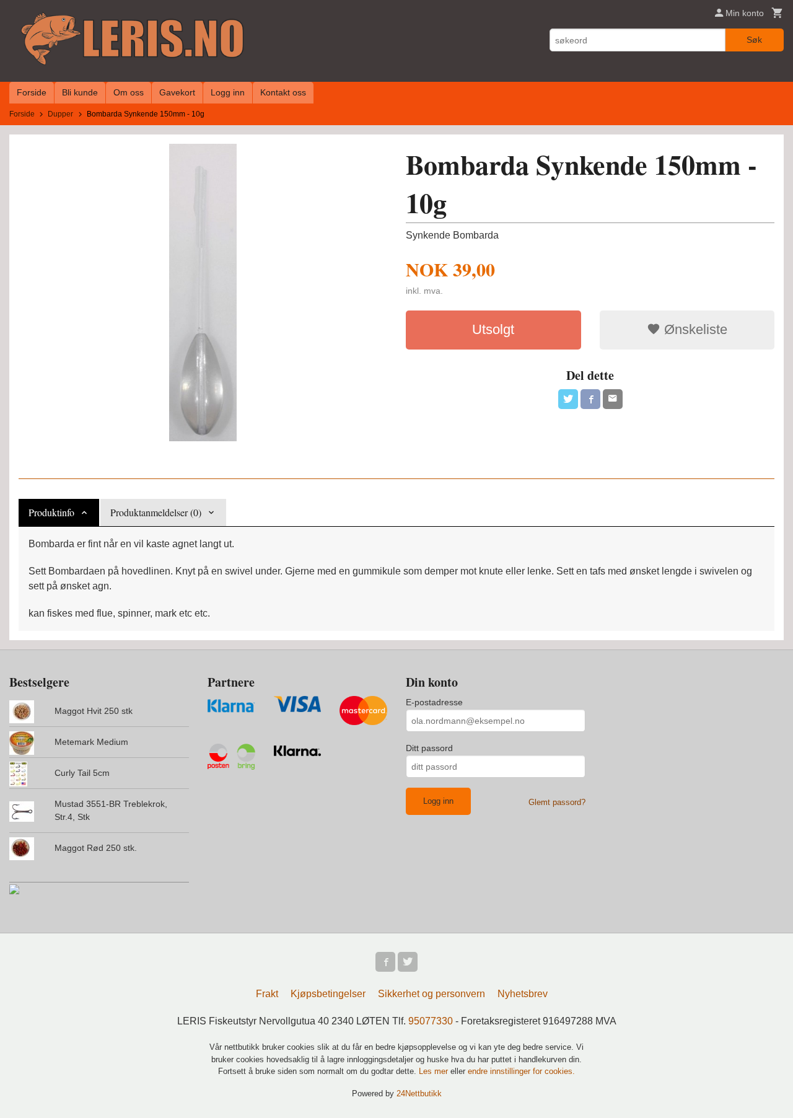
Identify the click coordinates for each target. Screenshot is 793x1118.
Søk (754, 40)
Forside (31, 92)
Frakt (267, 993)
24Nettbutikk (419, 1093)
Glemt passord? (556, 802)
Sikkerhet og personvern (431, 993)
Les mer (434, 1071)
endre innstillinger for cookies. (521, 1071)
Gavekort (177, 92)
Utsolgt (493, 329)
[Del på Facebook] (590, 399)
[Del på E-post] (613, 399)
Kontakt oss (283, 92)
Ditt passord (429, 748)
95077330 (430, 1021)
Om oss (128, 92)
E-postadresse (434, 702)
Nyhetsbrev (522, 993)
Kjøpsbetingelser (328, 993)
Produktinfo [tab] (51, 512)
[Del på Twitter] (568, 399)
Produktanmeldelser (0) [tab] (155, 512)
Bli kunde (80, 92)
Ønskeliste (693, 329)
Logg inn (228, 92)
